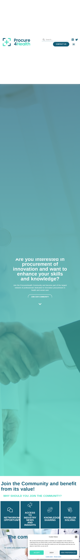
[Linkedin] (73, 40)
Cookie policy (49, 556)
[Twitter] (77, 40)
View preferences (68, 552)
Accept (37, 552)
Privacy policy (57, 556)
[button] (76, 537)
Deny (52, 552)
